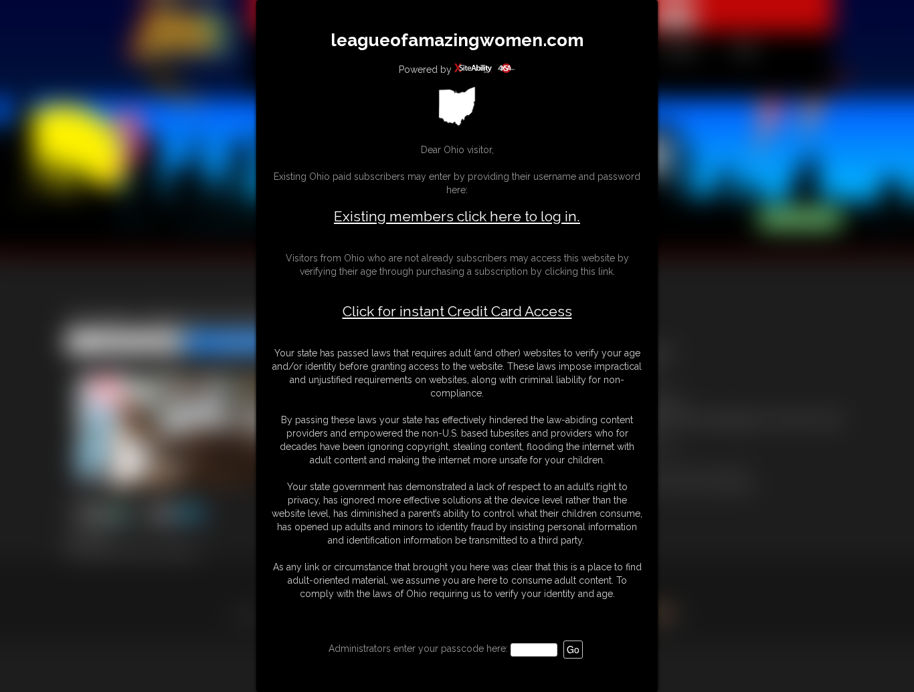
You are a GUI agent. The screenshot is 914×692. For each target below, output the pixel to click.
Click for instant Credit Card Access (457, 311)
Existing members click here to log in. (457, 216)
